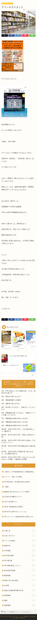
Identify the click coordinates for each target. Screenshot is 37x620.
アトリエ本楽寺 (19, 541)
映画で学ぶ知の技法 (19, 580)
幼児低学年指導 (19, 570)
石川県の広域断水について (13, 496)
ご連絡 (6, 487)
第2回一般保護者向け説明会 (13, 506)
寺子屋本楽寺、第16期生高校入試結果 (17, 482)
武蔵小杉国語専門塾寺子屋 (19, 590)
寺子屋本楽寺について (7, 3)
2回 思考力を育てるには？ (11, 396)
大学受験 (19, 550)
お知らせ (19, 530)
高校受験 (19, 605)
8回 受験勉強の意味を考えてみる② (14, 422)
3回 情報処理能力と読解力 (11, 400)
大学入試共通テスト (11, 501)
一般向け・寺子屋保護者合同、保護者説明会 (19, 472)
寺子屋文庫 (19, 560)
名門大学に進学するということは (15, 511)
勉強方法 (19, 545)
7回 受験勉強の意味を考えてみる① (14, 418)
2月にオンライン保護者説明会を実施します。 (19, 516)
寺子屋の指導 (19, 555)
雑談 (19, 600)
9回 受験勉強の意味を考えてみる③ (14, 425)
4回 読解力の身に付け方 (10, 403)
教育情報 (19, 575)
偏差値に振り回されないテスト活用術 (16, 492)
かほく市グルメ (19, 535)
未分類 (19, 585)
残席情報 (19, 595)
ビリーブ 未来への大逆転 (13, 477)
